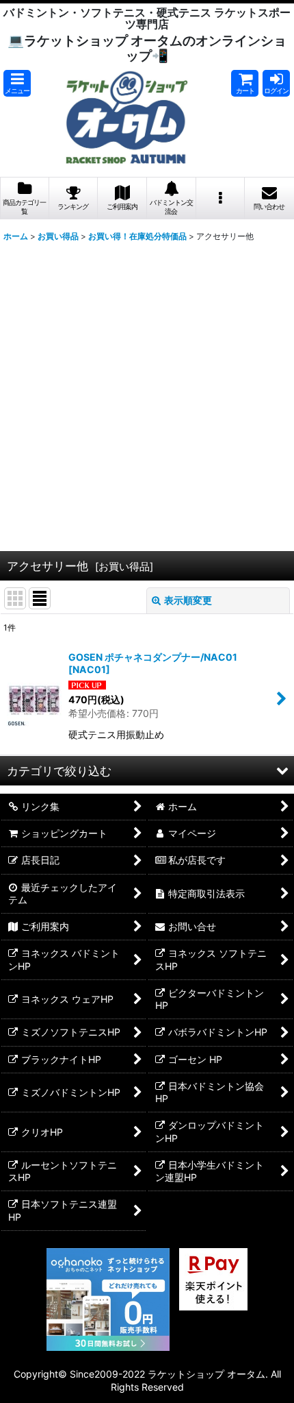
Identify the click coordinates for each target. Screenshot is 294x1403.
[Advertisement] (147, 395)
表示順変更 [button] (188, 600)
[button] (17, 83)
